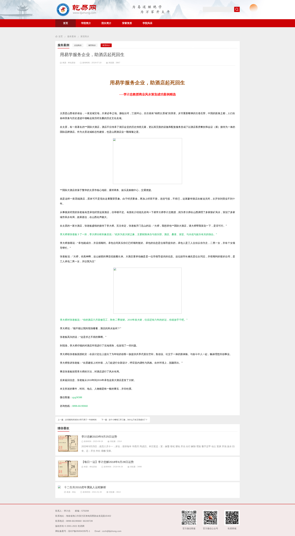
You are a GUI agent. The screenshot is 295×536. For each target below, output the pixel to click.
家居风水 (85, 36)
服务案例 (71, 36)
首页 (65, 23)
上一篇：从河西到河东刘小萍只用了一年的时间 (77, 420)
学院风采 (147, 23)
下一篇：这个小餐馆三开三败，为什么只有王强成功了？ (124, 420)
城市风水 (92, 45)
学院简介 (86, 23)
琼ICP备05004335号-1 (79, 531)
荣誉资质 (127, 23)
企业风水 (78, 45)
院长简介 (106, 23)
